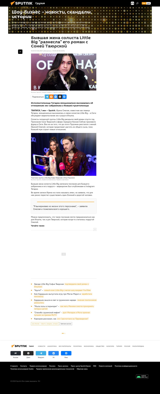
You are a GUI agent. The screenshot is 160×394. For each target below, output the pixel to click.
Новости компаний (105, 366)
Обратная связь (82, 369)
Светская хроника (66, 324)
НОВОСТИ (41, 346)
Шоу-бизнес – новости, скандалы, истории (45, 324)
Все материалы (65, 346)
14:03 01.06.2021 (37, 51)
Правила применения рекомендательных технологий (55, 369)
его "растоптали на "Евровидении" (72, 318)
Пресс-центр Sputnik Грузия (81, 366)
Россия (127, 346)
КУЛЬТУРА (110, 346)
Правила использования (38, 366)
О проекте (14, 366)
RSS (94, 366)
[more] (20, 52)
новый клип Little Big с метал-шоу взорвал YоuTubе (67, 290)
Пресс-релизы (63, 366)
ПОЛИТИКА (77, 346)
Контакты (23, 366)
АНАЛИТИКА (52, 346)
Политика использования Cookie (22, 369)
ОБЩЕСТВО (100, 346)
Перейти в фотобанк (59, 92)
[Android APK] (142, 376)
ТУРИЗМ (119, 346)
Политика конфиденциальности (126, 366)
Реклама (52, 366)
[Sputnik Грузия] (22, 6)
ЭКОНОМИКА (89, 346)
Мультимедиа (138, 346)
